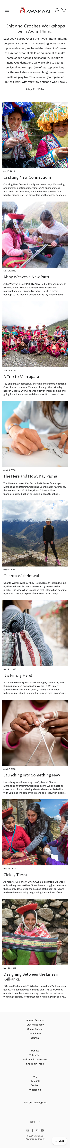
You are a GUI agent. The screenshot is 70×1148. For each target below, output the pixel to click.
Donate (35, 1050)
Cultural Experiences (35, 1059)
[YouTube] (42, 1130)
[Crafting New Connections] (35, 135)
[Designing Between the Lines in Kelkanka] (35, 932)
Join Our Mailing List (35, 1102)
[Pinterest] (37, 1130)
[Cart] (64, 10)
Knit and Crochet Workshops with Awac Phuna (35, 29)
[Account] (57, 10)
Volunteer (35, 1055)
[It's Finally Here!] (35, 633)
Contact (35, 1085)
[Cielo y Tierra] (35, 832)
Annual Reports (35, 1020)
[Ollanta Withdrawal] (35, 533)
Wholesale (35, 1089)
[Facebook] (32, 1130)
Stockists (35, 1081)
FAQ (35, 1076)
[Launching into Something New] (35, 733)
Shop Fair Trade (35, 1063)
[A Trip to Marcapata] (35, 334)
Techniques (35, 1033)
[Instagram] (27, 1130)
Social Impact (35, 1029)
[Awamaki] (35, 10)
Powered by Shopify (35, 1139)
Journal (35, 1037)
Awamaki (38, 1136)
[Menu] (7, 10)
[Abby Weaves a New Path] (35, 235)
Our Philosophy (35, 1024)
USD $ (32, 1122)
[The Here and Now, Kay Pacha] (35, 434)
